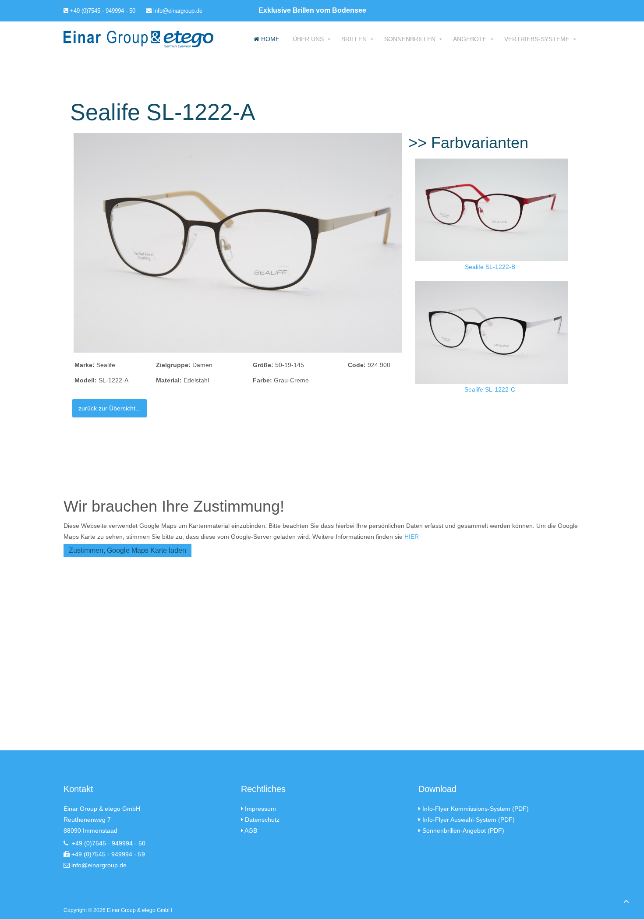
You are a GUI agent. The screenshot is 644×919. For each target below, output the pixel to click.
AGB (250, 830)
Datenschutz (262, 819)
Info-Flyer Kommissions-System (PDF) (475, 808)
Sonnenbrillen (409, 38)
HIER (411, 536)
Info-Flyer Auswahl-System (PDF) (468, 819)
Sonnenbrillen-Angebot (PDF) (463, 830)
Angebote (470, 38)
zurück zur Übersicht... (109, 408)
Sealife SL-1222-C (489, 389)
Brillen (354, 38)
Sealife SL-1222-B (490, 266)
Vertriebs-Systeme (537, 38)
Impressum (260, 808)
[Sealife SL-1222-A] (238, 242)
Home (269, 38)
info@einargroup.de (177, 10)
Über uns (308, 38)
